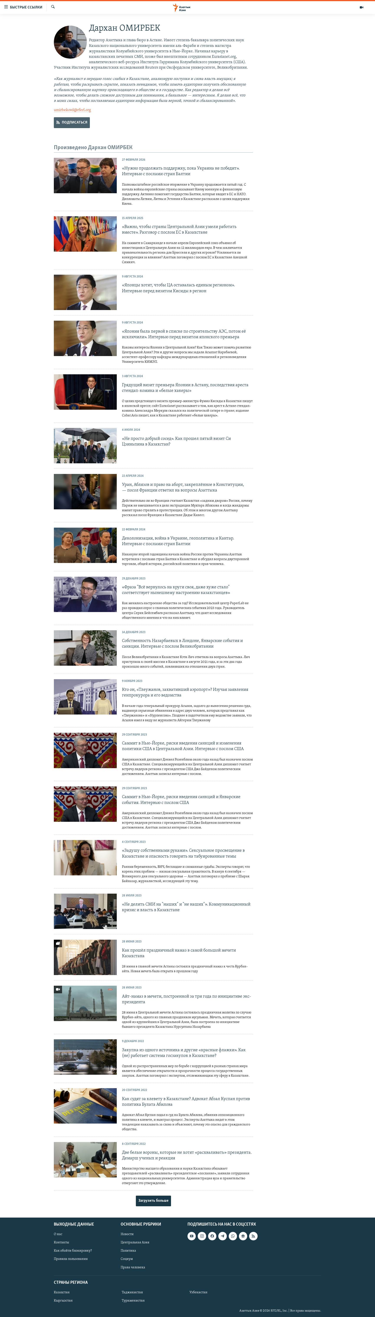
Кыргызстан (63, 1300)
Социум (127, 1259)
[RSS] (253, 1236)
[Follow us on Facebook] (212, 1236)
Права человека (133, 1267)
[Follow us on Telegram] (222, 1236)
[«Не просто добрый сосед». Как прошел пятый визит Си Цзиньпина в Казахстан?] (85, 445)
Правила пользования (71, 1259)
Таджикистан (132, 1292)
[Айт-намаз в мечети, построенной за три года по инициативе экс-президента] (85, 1003)
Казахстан (62, 1292)
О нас (58, 1234)
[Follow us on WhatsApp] (233, 1236)
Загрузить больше (153, 1201)
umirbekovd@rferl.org (72, 110)
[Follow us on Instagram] (202, 1236)
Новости (127, 1234)
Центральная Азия (135, 1242)
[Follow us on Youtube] (192, 1236)
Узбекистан (198, 1292)
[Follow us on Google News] (243, 1236)
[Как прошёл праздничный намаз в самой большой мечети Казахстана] (85, 957)
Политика (128, 1251)
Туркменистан (133, 1300)
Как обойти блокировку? (73, 1251)
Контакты (61, 1242)
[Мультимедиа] (361, 7)
